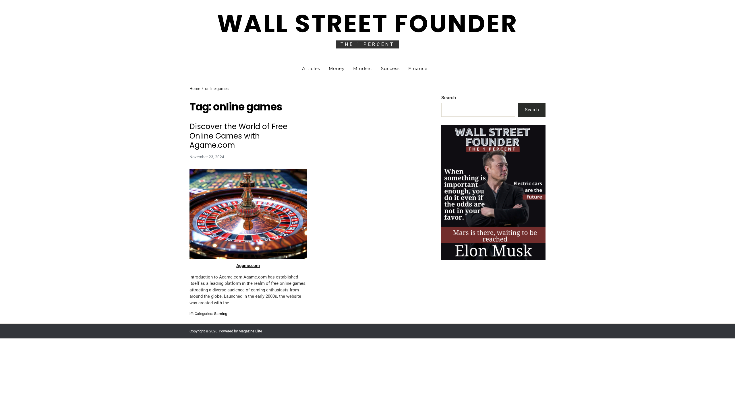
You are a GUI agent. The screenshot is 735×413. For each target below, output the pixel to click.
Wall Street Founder (367, 23)
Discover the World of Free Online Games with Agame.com (238, 136)
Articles (311, 68)
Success (390, 68)
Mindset (362, 68)
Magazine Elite (250, 331)
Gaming (220, 313)
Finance (418, 68)
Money (337, 68)
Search (448, 97)
